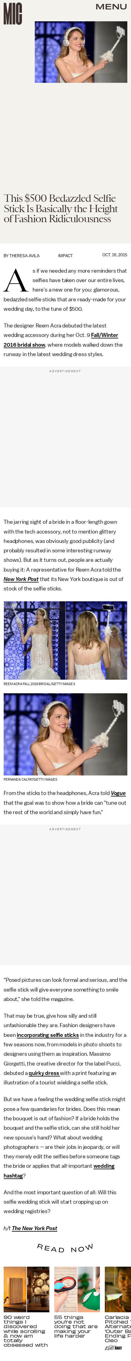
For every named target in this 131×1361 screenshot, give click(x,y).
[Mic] (13, 13)
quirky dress (44, 1073)
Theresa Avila (24, 256)
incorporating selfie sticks (48, 1035)
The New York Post (34, 1228)
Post (33, 579)
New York (15, 579)
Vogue (118, 793)
